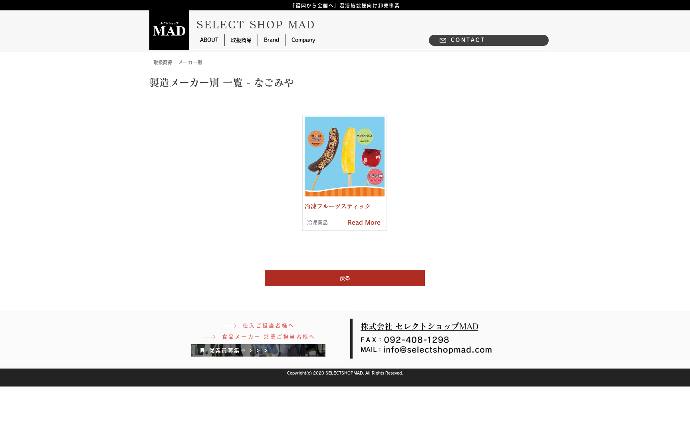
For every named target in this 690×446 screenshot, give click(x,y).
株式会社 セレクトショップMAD (419, 326)
